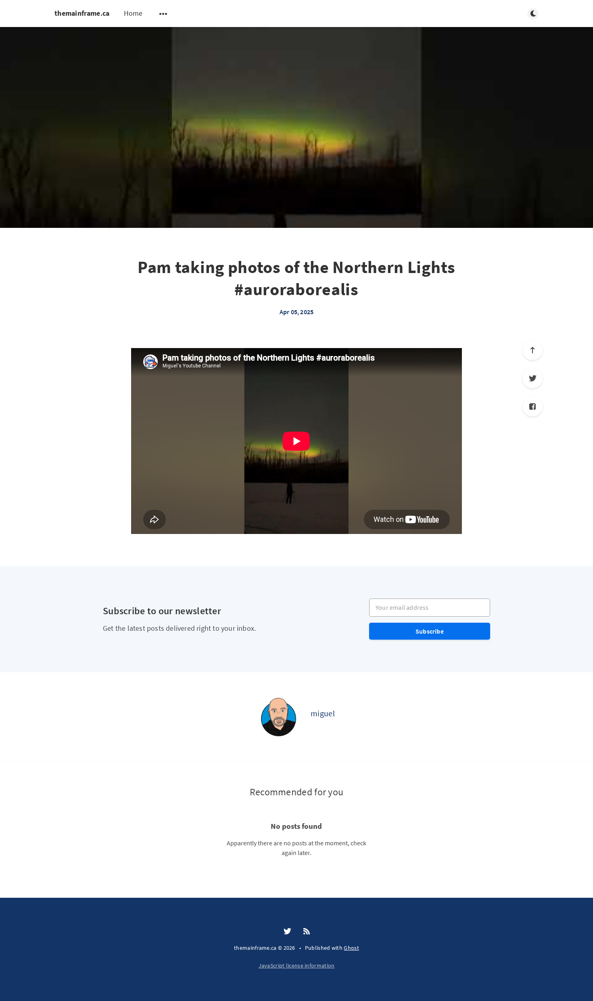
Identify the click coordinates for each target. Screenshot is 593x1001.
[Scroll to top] (532, 350)
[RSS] (306, 931)
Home (133, 13)
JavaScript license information (297, 965)
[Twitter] (532, 378)
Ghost (351, 947)
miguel (323, 713)
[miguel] (278, 717)
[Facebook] (532, 406)
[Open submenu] (163, 13)
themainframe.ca (82, 13)
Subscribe (430, 631)
